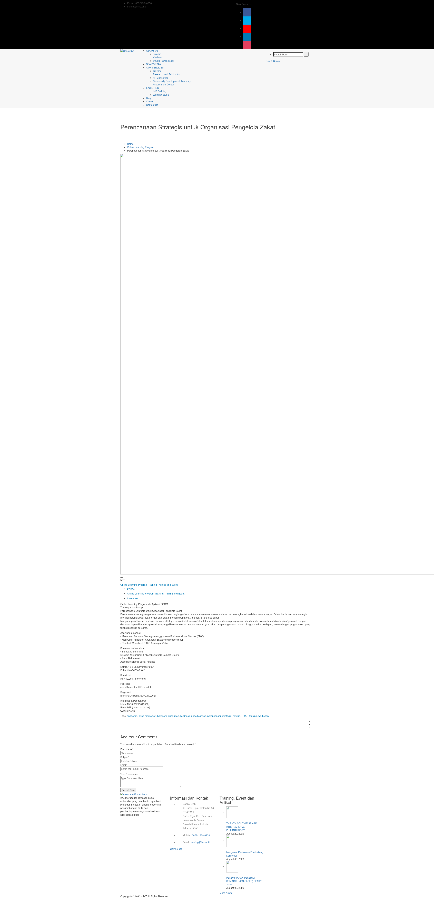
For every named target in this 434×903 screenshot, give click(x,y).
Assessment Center (163, 84)
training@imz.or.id (200, 842)
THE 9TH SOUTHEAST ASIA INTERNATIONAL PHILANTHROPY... (241, 827)
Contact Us (152, 104)
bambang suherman (168, 716)
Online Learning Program (140, 147)
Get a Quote (273, 61)
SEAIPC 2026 (153, 64)
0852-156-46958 (201, 835)
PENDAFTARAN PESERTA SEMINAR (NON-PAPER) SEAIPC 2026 (244, 881)
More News (226, 893)
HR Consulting (160, 77)
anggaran (132, 716)
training (253, 716)
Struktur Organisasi (163, 60)
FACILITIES (152, 88)
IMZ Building (159, 91)
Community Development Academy (172, 81)
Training (157, 71)
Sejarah (157, 54)
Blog (148, 98)
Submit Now (128, 790)
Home (130, 143)
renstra (236, 716)
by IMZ (131, 588)
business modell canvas (193, 716)
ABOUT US (152, 50)
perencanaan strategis (219, 716)
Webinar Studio (161, 94)
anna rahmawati (147, 716)
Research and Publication (166, 74)
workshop (263, 716)
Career (150, 101)
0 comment (133, 598)
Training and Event (167, 584)
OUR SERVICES (155, 67)
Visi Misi (157, 57)
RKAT (245, 716)
